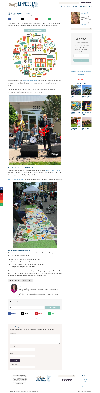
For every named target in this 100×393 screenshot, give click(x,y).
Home (9, 12)
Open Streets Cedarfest (15, 179)
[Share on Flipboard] (1, 198)
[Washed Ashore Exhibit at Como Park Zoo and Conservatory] (76, 106)
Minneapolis (40, 318)
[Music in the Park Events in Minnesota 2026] (76, 90)
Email (12, 353)
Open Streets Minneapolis (30, 80)
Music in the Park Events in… (75, 97)
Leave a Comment (41, 15)
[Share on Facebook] (1, 188)
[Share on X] (1, 191)
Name (12, 347)
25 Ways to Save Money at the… (86, 97)
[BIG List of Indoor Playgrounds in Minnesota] (86, 106)
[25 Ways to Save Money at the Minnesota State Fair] (86, 90)
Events (34, 318)
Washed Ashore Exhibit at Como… (76, 113)
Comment (13, 333)
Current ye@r (15, 364)
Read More (83, 24)
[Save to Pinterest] (1, 195)
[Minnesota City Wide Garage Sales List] (76, 122)
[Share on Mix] (1, 201)
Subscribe (52, 307)
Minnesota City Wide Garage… (75, 129)
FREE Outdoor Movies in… (85, 129)
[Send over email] (1, 204)
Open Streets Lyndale (53, 170)
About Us (84, 379)
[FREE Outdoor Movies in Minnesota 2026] (86, 122)
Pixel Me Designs (88, 391)
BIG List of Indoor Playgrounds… (86, 113)
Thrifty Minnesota (24, 5)
